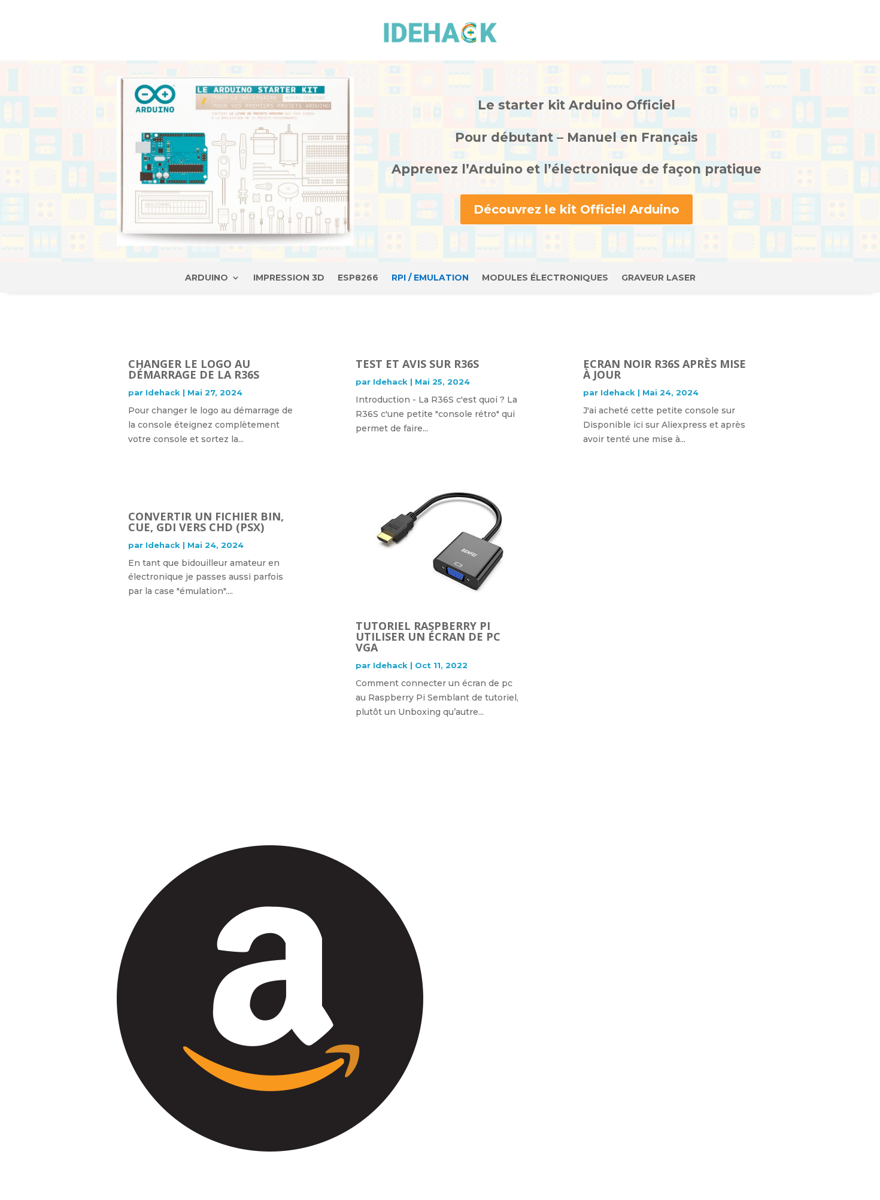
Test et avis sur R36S (417, 364)
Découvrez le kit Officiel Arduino (576, 209)
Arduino (206, 278)
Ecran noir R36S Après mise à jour (664, 369)
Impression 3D (288, 278)
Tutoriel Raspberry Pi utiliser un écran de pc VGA (428, 636)
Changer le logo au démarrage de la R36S (193, 369)
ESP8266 (358, 278)
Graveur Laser (658, 278)
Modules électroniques (545, 278)
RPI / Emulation (430, 278)
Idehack (162, 392)
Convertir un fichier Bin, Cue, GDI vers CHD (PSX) (206, 521)
